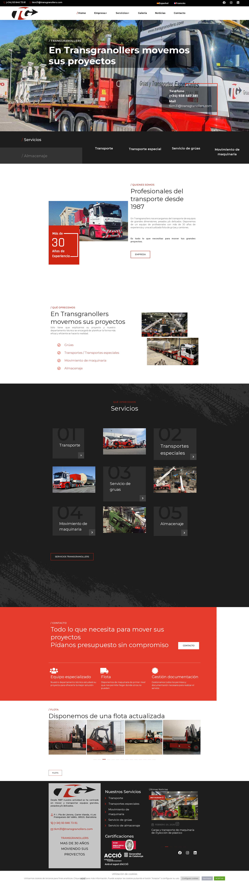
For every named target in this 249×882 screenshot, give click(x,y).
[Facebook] (224, 2)
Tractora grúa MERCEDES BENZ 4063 (182, 739)
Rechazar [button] (207, 878)
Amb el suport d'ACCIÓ (116, 864)
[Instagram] (231, 2)
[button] (140, 254)
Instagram (156, 798)
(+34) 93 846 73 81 (66, 823)
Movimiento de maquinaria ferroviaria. (168, 831)
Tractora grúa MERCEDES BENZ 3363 (144, 739)
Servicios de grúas (73, 96)
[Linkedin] (238, 2)
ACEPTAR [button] (219, 878)
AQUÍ (82, 878)
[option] (67, 737)
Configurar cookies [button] (190, 878)
